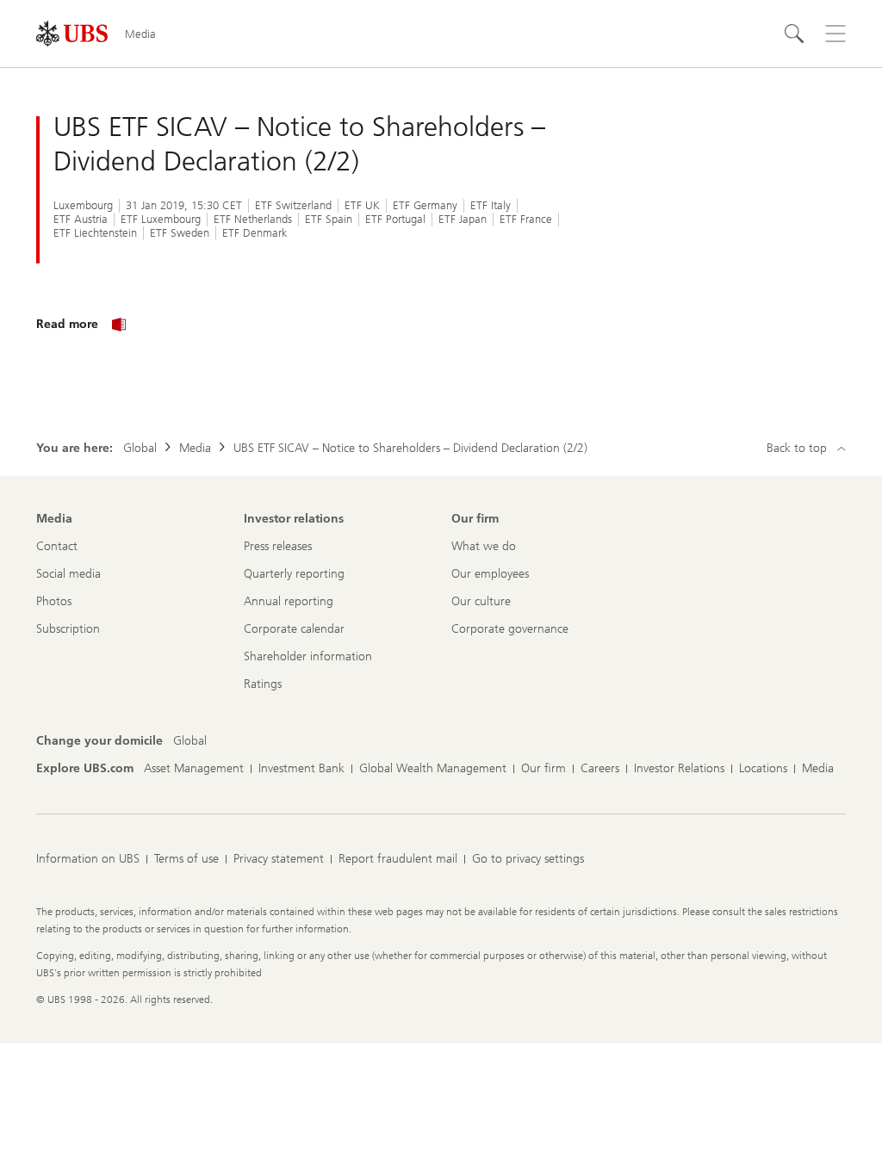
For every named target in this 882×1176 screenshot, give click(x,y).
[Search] (794, 33)
